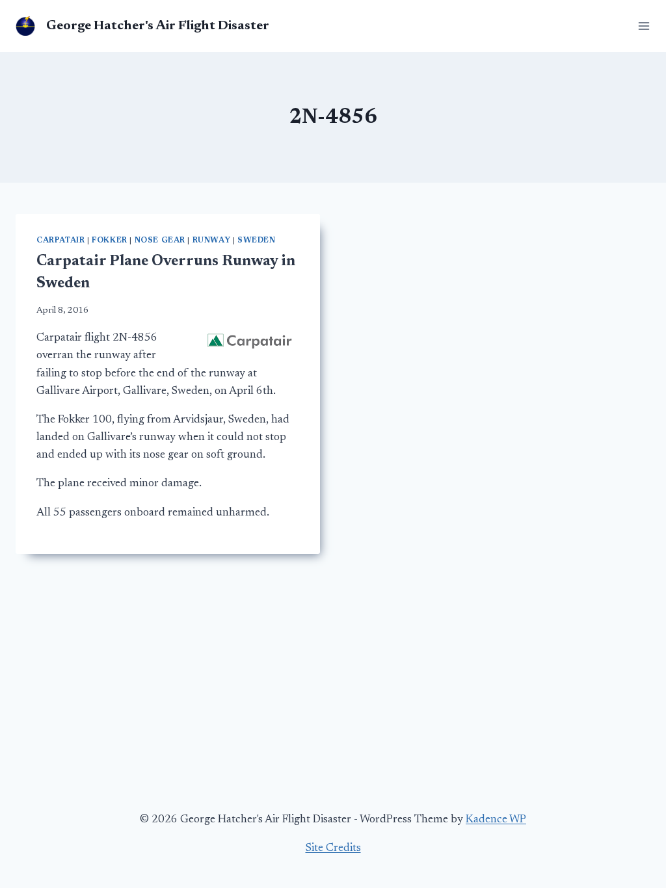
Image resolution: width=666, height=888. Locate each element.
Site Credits (333, 848)
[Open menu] (641, 26)
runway (212, 240)
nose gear (160, 240)
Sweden (256, 240)
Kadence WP (496, 820)
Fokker (109, 240)
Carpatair (60, 240)
